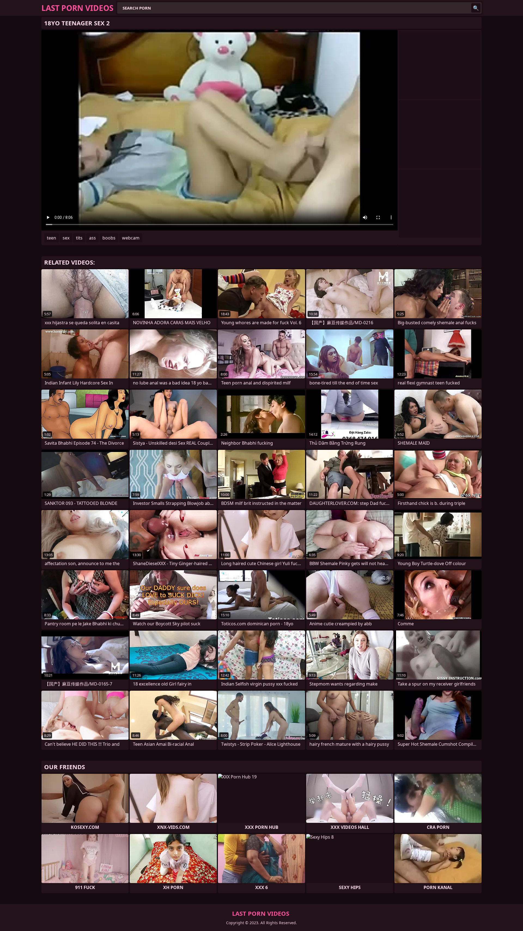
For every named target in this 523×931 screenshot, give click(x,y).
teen (51, 238)
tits (79, 238)
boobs (108, 238)
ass (92, 238)
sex (66, 238)
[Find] (476, 8)
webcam (130, 238)
